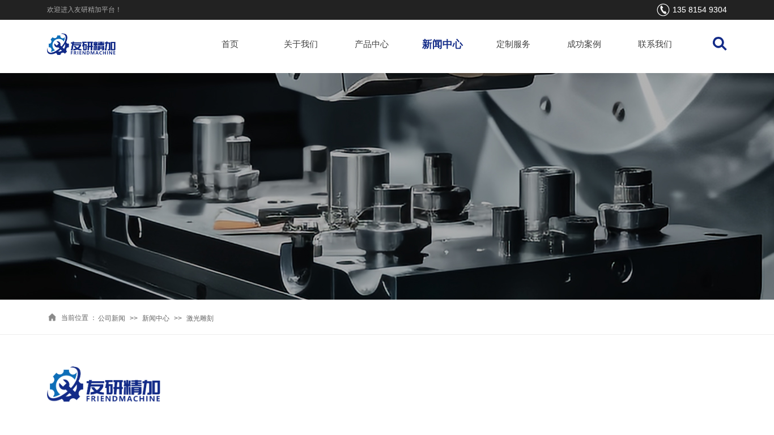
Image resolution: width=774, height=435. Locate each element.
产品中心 (372, 44)
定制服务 (513, 44)
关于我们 (301, 44)
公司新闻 (111, 318)
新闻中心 (442, 44)
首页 (230, 44)
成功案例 (584, 44)
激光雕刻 (200, 318)
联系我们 (655, 44)
